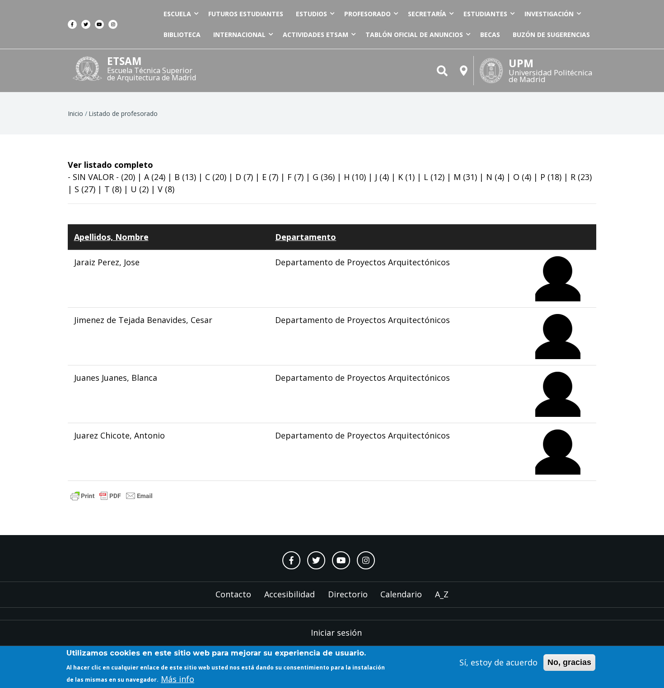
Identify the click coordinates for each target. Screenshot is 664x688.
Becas (490, 34)
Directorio (348, 594)
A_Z (442, 594)
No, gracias (569, 662)
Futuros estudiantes (245, 13)
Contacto (233, 594)
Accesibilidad (289, 594)
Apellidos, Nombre (111, 236)
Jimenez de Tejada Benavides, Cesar (143, 319)
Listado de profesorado (123, 113)
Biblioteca (182, 34)
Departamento (305, 236)
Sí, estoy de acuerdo (498, 662)
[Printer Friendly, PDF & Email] (111, 494)
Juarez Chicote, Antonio (119, 435)
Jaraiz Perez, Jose (107, 262)
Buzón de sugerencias (551, 34)
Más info (177, 678)
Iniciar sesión (336, 632)
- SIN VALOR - (93, 176)
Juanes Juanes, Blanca (115, 377)
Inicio (75, 113)
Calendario (401, 594)
